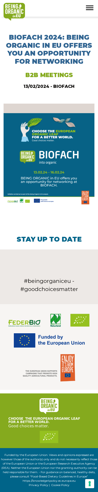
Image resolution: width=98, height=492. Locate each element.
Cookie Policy (60, 485)
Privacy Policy (38, 485)
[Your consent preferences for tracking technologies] (89, 483)
